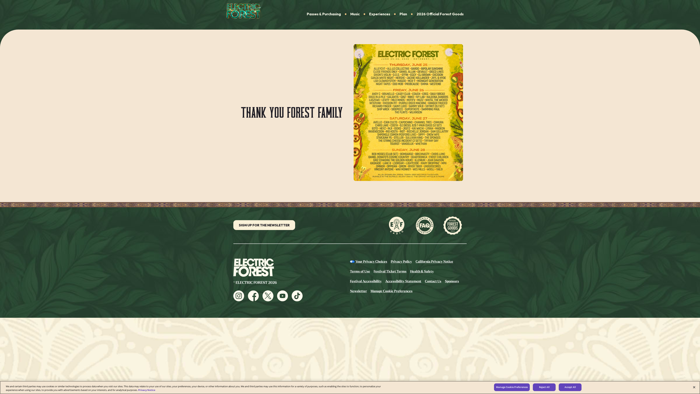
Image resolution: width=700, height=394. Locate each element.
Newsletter (358, 291)
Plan (403, 14)
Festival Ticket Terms (390, 271)
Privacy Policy (401, 261)
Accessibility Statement (403, 281)
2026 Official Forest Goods (440, 14)
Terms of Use (360, 271)
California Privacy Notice (434, 261)
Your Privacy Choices (371, 261)
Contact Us (433, 281)
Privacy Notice (146, 390)
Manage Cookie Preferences (512, 387)
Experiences (379, 14)
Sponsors (452, 281)
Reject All (544, 387)
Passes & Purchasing (324, 14)
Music (355, 14)
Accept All (570, 387)
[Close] (694, 387)
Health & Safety (422, 271)
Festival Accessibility (366, 281)
